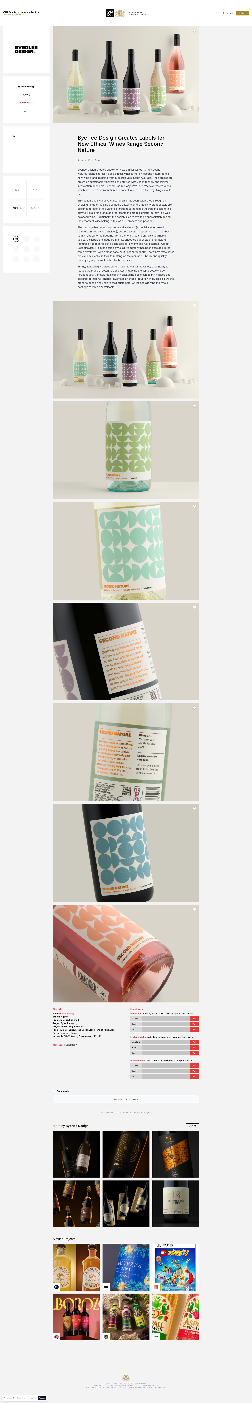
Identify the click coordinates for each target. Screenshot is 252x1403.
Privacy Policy (99, 1385)
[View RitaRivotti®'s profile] (106, 1287)
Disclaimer (153, 1385)
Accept (42, 1398)
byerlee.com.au (26, 102)
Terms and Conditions (138, 1385)
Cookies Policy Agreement (117, 1385)
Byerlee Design (67, 1013)
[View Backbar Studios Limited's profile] (56, 1287)
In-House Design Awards (115, 1387)
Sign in (230, 13)
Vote (194, 1018)
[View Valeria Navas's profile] (56, 1336)
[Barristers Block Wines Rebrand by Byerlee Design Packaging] (175, 1203)
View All (192, 1126)
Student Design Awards (156, 1387)
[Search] (223, 13)
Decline (33, 1398)
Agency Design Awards (95, 1387)
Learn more (22, 1398)
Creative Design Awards (136, 1387)
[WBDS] (16, 239)
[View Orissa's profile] (106, 1336)
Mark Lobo (58, 1045)
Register (243, 13)
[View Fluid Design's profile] (156, 1287)
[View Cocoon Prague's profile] (156, 1336)
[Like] (194, 31)
